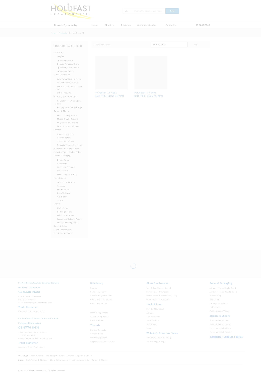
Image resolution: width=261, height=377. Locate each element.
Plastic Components (63, 233)
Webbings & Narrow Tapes (66, 96)
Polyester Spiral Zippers (68, 126)
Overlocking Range (65, 141)
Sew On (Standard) (66, 182)
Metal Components (62, 230)
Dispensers (62, 164)
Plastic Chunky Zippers (67, 119)
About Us (109, 25)
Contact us (171, 25)
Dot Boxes (62, 196)
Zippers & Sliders (61, 111)
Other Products (64, 93)
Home (95, 25)
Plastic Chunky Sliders (67, 115)
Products (126, 25)
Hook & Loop (60, 178)
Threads (57, 130)
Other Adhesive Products (157, 299)
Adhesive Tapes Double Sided (67, 152)
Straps (60, 200)
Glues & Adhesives (62, 75)
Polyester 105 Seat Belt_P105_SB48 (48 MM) (109, 108)
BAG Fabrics (62, 208)
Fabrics (57, 204)
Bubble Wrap (63, 160)
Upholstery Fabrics (65, 71)
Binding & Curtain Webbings (69, 107)
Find (172, 11)
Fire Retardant (63, 189)
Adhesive (61, 186)
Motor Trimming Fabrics (68, 222)
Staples (60, 57)
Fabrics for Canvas (65, 215)
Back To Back (63, 193)
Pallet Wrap (62, 171)
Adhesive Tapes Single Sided (67, 148)
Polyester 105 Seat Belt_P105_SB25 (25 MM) (148, 108)
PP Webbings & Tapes (156, 342)
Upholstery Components (68, 67)
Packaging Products (66, 167)
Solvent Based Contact (67, 83)
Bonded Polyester (65, 134)
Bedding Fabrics (64, 212)
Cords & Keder (60, 226)
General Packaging (62, 156)
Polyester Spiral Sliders (67, 122)
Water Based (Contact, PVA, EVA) (161, 296)
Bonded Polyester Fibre (68, 64)
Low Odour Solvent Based (69, 79)
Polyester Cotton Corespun (69, 145)
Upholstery (58, 52)
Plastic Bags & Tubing (67, 174)
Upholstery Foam (65, 60)
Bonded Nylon (63, 138)
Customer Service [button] (146, 25)
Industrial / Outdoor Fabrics (70, 219)
